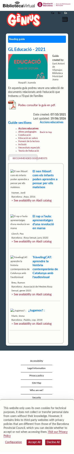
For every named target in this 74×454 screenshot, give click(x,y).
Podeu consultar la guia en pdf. (37, 105)
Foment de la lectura (28, 141)
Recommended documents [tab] (25, 158)
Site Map (36, 383)
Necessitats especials (29, 147)
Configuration (13, 442)
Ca (52, 13)
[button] (65, 19)
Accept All (34, 442)
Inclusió (22, 144)
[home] (22, 19)
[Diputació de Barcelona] (54, 4)
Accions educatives (28, 128)
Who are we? (36, 390)
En (65, 13)
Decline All (53, 442)
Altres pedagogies (27, 132)
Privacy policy (36, 375)
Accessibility (36, 361)
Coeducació (24, 135)
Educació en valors (28, 138)
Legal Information (36, 368)
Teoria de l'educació (28, 151)
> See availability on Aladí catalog (31, 200)
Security (36, 397)
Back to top (46, 132)
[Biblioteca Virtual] (19, 4)
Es (59, 13)
